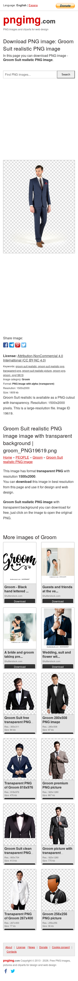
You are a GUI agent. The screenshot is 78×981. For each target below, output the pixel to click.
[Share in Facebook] (5, 344)
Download (20, 601)
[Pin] (17, 344)
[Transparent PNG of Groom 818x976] (19, 759)
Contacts (12, 951)
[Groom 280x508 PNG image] (58, 694)
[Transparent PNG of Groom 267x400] (20, 890)
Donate (43, 947)
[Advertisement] (39, 121)
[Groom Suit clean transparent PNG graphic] (19, 824)
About (8, 947)
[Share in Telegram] (11, 344)
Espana (33, 5)
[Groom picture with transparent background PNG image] (58, 824)
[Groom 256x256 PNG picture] (57, 889)
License (20, 947)
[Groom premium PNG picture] (58, 759)
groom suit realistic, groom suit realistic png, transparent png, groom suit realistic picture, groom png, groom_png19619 (34, 370)
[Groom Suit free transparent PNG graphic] (19, 694)
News (31, 947)
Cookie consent (61, 947)
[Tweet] (23, 344)
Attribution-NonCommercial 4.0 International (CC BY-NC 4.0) (33, 358)
